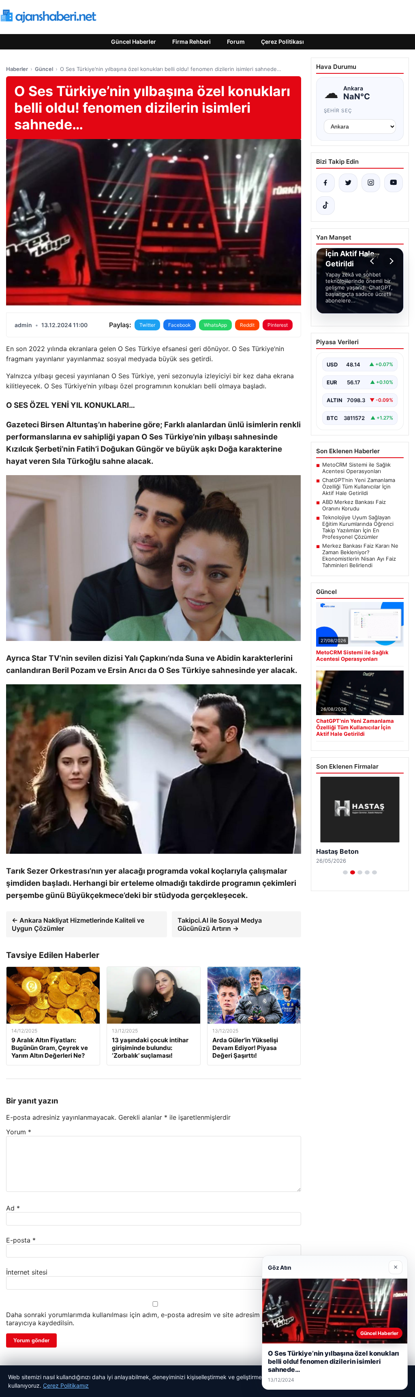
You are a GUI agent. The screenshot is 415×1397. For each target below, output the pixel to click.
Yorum (18, 1132)
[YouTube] (393, 183)
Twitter (147, 325)
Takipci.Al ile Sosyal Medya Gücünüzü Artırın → (220, 924)
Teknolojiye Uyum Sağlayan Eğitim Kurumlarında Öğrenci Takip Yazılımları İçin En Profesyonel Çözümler (358, 527)
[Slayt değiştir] (345, 872)
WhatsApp (215, 325)
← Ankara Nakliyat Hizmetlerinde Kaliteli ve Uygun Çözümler (78, 924)
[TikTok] (325, 205)
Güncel (44, 69)
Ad (13, 1208)
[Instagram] (371, 183)
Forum (236, 41)
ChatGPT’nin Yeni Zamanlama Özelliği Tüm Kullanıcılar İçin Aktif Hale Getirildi (358, 486)
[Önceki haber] (373, 261)
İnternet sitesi (26, 1272)
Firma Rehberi (191, 41)
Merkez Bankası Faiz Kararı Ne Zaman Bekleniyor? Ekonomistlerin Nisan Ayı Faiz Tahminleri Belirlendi (360, 555)
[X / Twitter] (348, 183)
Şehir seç (338, 110)
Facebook (179, 325)
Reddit (247, 325)
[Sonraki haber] (390, 261)
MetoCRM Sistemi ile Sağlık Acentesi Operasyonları (356, 467)
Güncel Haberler (133, 41)
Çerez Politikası (282, 41)
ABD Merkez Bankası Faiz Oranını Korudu (354, 505)
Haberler (17, 69)
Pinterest (277, 325)
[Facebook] (325, 183)
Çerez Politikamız (66, 1385)
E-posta (21, 1240)
